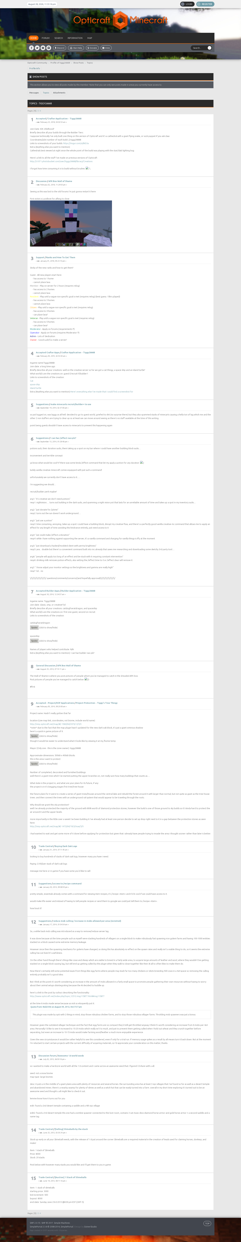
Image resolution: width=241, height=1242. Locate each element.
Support (40, 257)
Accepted (41, 118)
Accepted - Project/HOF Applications (55, 703)
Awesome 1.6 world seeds (71, 1055)
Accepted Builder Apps (48, 591)
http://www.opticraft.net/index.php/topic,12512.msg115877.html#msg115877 (67, 996)
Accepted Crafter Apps (47, 352)
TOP (207, 1223)
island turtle (35, 388)
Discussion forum (47, 1055)
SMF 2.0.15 (35, 1223)
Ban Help (77, 48)
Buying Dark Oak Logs (66, 846)
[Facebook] (31, 47)
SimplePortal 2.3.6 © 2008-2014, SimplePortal (51, 1226)
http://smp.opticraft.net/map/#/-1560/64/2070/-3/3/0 (55, 724)
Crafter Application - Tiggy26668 (64, 118)
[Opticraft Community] (120, 20)
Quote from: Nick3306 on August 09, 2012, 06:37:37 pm (56, 1007)
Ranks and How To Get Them (60, 257)
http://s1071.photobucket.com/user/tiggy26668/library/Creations (61, 161)
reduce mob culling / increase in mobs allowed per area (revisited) (87, 921)
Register (207, 4)
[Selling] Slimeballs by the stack (71, 1129)
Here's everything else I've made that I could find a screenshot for (101, 391)
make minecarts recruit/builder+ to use (70, 404)
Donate (93, 48)
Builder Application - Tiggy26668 (78, 591)
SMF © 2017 (47, 1223)
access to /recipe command (67, 883)
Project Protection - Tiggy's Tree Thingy (97, 703)
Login (189, 4)
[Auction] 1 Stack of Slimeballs (70, 1177)
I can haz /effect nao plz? (63, 438)
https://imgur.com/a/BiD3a (76, 143)
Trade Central (46, 846)
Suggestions (42, 404)
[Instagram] (48, 47)
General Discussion (45, 665)
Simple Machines (62, 1223)
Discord (60, 48)
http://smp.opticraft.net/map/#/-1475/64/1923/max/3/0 (56, 826)
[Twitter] (37, 47)
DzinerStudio (90, 1226)
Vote (107, 48)
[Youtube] (42, 47)
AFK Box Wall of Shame (60, 181)
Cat (31, 381)
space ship (35, 384)
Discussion (41, 181)
